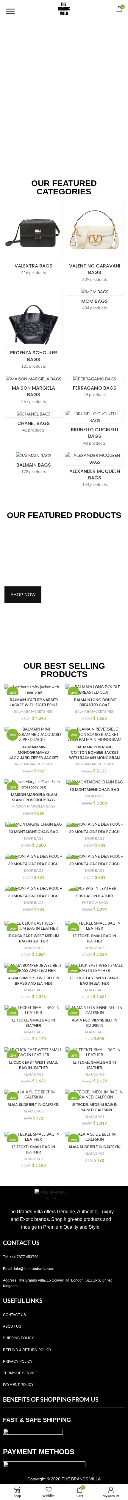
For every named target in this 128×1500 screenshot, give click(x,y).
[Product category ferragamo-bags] (94, 388)
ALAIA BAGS (33, 947)
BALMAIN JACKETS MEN (34, 711)
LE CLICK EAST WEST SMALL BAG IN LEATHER (94, 980)
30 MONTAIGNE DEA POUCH (94, 831)
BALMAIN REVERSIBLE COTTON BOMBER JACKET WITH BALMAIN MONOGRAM (94, 752)
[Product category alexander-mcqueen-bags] (94, 471)
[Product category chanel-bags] (33, 423)
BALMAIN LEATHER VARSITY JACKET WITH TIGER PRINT (33, 702)
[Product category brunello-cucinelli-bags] (94, 430)
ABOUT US (12, 1326)
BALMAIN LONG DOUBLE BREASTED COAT (94, 702)
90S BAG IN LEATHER (94, 895)
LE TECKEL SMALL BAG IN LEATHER (94, 938)
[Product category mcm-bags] (94, 301)
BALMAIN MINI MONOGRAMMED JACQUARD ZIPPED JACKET (33, 752)
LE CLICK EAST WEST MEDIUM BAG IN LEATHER (33, 938)
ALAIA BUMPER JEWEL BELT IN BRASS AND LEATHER (33, 980)
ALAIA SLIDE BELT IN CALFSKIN (33, 1104)
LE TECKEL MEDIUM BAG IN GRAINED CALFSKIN (95, 1107)
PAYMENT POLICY (18, 1385)
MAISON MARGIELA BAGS (33, 806)
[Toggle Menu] (10, 8)
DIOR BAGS (94, 796)
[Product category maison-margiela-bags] (33, 391)
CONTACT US (14, 1315)
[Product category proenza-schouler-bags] (33, 330)
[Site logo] (64, 8)
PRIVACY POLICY (17, 1361)
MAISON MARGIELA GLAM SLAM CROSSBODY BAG (33, 797)
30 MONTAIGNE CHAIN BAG (95, 789)
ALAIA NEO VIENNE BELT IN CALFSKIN (94, 1023)
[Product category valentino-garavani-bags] (94, 244)
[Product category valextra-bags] (33, 240)
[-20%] (94, 782)
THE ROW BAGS (95, 902)
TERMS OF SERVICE (20, 1373)
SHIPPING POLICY (18, 1338)
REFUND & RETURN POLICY (27, 1350)
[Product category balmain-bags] (33, 465)
